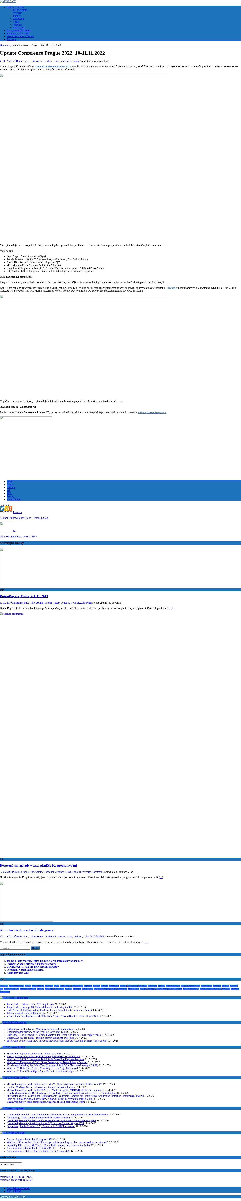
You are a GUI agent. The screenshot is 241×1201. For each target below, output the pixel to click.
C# (56, 986)
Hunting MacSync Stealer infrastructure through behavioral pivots (41, 1087)
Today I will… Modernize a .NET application (30, 1004)
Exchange (132, 986)
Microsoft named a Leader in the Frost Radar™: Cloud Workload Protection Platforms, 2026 (54, 1084)
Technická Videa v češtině (20, 36)
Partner (16, 15)
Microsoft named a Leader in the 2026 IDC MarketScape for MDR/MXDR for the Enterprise (55, 1090)
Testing (10, 496)
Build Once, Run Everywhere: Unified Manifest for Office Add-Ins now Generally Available (55, 1034)
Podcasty (11, 39)
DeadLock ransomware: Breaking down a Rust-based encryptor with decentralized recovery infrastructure (61, 1093)
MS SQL (59, 989)
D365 (96, 986)
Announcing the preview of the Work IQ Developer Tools (37, 1031)
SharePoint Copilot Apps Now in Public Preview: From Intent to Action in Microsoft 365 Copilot (57, 1040)
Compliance (77, 986)
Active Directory (16, 986)
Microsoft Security (18, 1077)
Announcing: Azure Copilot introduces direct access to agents (38, 1117)
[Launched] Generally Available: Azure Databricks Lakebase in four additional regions (51, 1120)
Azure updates (16, 1108)
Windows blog (16, 1132)
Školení (5, 992)
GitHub (142, 986)
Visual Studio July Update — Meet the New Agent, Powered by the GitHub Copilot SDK (53, 1016)
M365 (217, 986)
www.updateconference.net (152, 412)
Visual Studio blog (18, 997)
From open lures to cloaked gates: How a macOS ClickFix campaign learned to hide (50, 1098)
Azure (10, 484)
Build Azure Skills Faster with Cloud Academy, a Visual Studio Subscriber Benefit (49, 1010)
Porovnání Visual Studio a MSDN (26, 969)
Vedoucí (17, 24)
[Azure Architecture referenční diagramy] (26, 920)
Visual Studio (13, 499)
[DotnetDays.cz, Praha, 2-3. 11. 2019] (26, 587)
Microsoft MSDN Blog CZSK (16, 1176)
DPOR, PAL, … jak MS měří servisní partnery (33, 966)
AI (28, 986)
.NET (9, 481)
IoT (8, 490)
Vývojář (17, 12)
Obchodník (19, 27)
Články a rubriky (15, 7)
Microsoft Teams (28, 989)
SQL (9, 493)
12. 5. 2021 (6, 936)
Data (104, 986)
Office (77, 989)
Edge (123, 986)
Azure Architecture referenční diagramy (26, 930)
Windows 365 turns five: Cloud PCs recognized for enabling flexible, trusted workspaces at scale (57, 1142)
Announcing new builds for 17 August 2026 (29, 1148)
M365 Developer (17, 1022)
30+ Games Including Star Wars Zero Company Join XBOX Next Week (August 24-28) (52, 1065)
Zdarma (235, 989)
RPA (113, 989)
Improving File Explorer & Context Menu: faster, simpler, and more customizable (48, 1145)
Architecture (38, 986)
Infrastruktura (173, 986)
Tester (16, 21)
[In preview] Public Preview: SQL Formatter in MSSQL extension (41, 1126)
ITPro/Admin (20, 10)
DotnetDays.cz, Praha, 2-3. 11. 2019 (24, 596)
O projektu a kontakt (18, 1188)
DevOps (11, 487)
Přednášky (172, 287)
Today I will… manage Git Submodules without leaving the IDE (40, 1007)
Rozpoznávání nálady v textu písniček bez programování (38, 865)
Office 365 (87, 989)
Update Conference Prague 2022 (53, 66)
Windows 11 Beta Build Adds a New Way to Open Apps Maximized (42, 1068)
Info (26, 61)
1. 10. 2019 (6, 602)
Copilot (88, 986)
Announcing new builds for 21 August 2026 (29, 1139)
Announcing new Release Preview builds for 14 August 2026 (38, 1151)
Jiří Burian (17, 61)
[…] (170, 608)
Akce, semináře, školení (19, 30)
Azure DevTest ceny (18, 972)
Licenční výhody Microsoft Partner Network (31, 963)
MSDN (49, 989)
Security (122, 989)
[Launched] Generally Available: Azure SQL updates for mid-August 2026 (45, 1123)
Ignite (161, 986)
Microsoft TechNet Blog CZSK (16, 1179)
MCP (225, 986)
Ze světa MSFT (16, 1047)
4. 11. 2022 (6, 61)
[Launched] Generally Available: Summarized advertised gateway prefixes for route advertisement (57, 1114)
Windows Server (191, 989)
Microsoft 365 (11, 989)
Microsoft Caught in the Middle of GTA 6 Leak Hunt (34, 1053)
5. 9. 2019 (5, 871)
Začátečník (18, 18)
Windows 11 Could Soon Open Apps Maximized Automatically (39, 1071)
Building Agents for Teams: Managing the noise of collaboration (40, 1029)
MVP (68, 989)
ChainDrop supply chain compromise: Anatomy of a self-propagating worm (46, 1101)
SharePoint (133, 989)
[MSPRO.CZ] (8, 1)
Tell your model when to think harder (26, 1013)
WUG (225, 989)
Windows (176, 989)
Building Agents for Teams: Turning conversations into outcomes (40, 1037)
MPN (40, 989)
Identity (152, 986)
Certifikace (65, 986)
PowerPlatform (102, 989)
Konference (193, 986)
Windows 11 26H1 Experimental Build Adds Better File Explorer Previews (45, 1059)
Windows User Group (210, 989)
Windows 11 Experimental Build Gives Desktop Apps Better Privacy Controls (47, 1062)
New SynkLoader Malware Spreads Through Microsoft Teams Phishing (44, 1056)
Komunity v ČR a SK (18, 33)
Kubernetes (206, 986)
